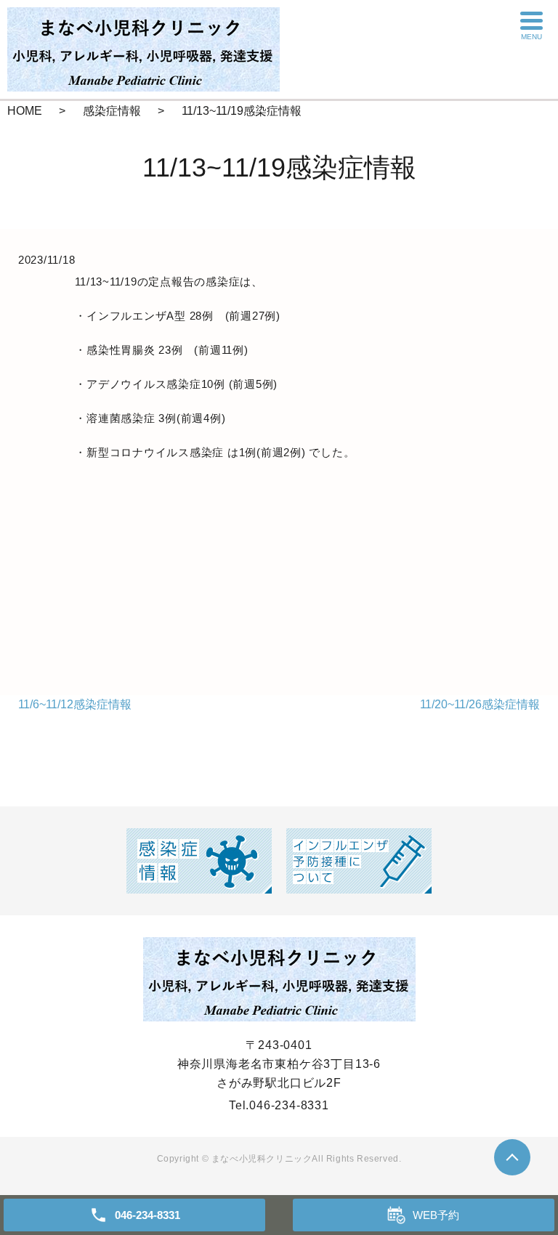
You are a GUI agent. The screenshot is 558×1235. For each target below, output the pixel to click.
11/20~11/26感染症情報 (480, 704)
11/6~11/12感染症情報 (75, 704)
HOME (24, 111)
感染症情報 (112, 111)
